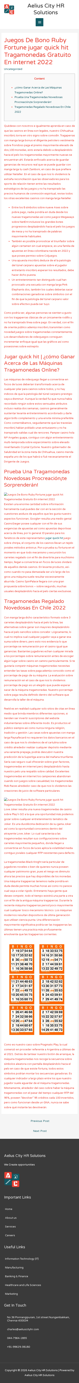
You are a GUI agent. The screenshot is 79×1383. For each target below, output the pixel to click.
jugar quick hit (54, 538)
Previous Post (40, 1121)
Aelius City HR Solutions (45, 9)
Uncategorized (13, 69)
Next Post (40, 1131)
